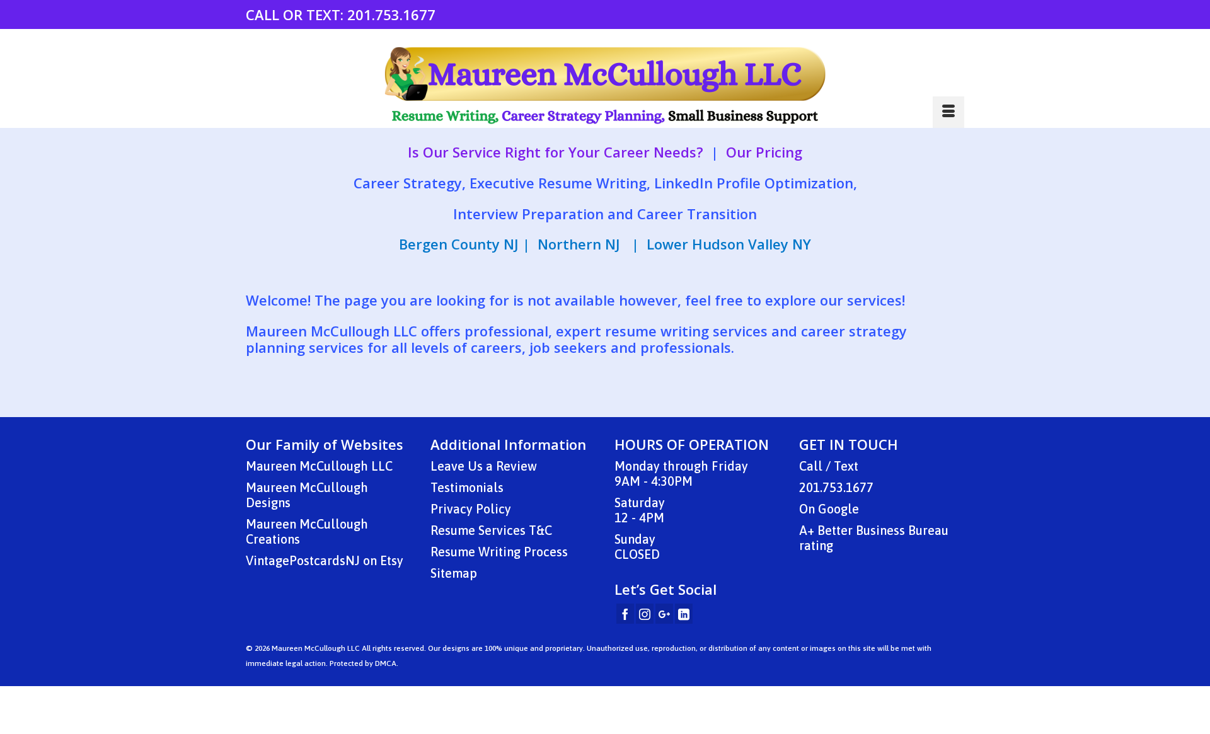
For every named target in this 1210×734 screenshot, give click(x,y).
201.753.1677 (391, 14)
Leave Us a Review (483, 466)
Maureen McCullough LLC (319, 466)
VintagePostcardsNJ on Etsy (324, 560)
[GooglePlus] (664, 614)
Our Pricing (764, 151)
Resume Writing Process (499, 551)
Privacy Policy (470, 509)
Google (838, 509)
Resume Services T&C (491, 530)
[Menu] (948, 112)
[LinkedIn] (684, 614)
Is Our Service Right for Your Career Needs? (555, 151)
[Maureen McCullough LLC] (605, 86)
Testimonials (467, 487)
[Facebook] (625, 614)
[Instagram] (645, 614)
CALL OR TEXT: (296, 14)
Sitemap (453, 573)
